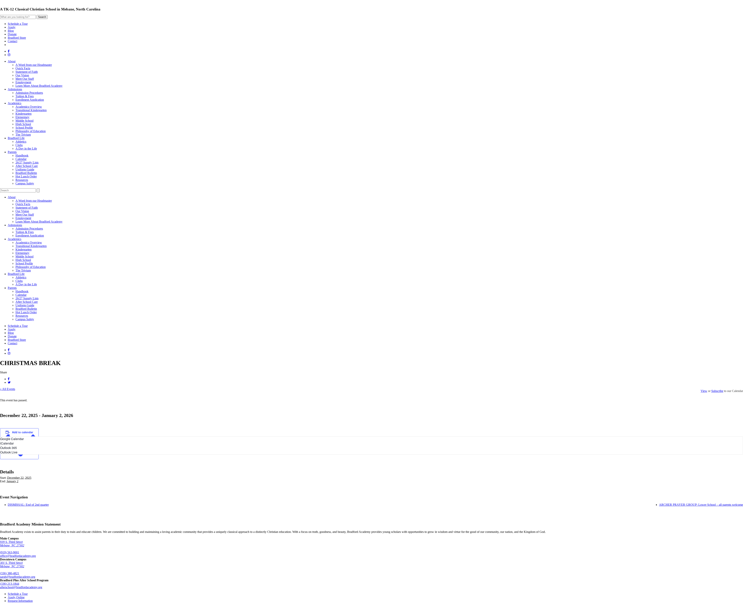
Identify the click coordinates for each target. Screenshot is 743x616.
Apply (11, 27)
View (704, 391)
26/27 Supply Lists (27, 162)
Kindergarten (23, 113)
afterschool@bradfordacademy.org (21, 587)
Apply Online (16, 597)
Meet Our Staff (24, 78)
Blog (11, 30)
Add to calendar (22, 432)
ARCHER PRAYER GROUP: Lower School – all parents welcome (701, 504)
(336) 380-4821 (9, 573)
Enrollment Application (29, 99)
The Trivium (23, 134)
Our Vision (22, 75)
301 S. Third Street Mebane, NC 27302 (12, 564)
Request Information (20, 600)
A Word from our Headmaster (33, 64)
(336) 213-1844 (9, 583)
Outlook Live (8, 452)
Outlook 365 (8, 447)
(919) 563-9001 (9, 552)
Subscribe (717, 391)
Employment (23, 82)
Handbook (21, 155)
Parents (12, 152)
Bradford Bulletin (26, 173)
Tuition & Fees (24, 96)
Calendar (21, 159)
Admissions (15, 89)
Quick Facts (22, 68)
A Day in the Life (26, 148)
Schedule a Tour (18, 23)
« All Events (7, 389)
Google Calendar (12, 439)
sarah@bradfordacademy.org (17, 576)
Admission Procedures (29, 92)
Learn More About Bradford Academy (38, 85)
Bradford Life (16, 138)
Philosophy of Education (30, 131)
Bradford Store (17, 37)
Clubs (19, 145)
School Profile (24, 127)
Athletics (20, 141)
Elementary (22, 117)
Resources (21, 180)
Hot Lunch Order (26, 176)
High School (23, 124)
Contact (12, 41)
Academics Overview (28, 106)
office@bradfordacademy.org (18, 555)
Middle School (24, 120)
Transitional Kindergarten (31, 110)
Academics (14, 103)
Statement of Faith (26, 71)
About (11, 61)
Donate (12, 34)
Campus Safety (24, 183)
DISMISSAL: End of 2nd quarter (28, 504)
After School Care (26, 166)
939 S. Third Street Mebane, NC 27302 (12, 543)
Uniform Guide (24, 169)
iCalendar (7, 443)
